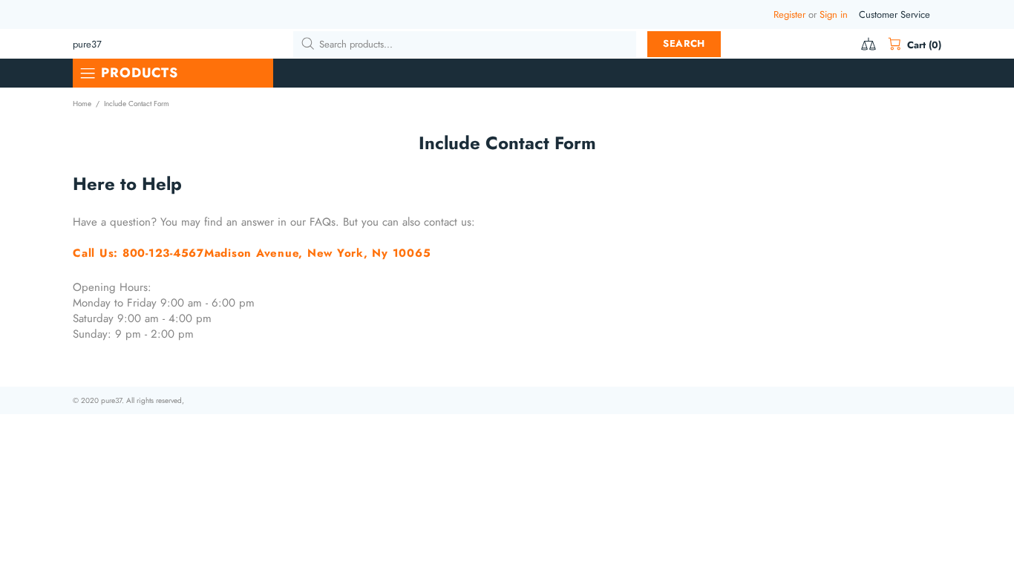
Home (82, 104)
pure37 (87, 44)
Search (684, 43)
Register (789, 14)
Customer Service (894, 14)
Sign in (834, 14)
